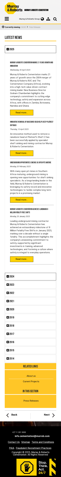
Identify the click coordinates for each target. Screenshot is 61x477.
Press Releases (31, 400)
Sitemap (25, 442)
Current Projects (31, 381)
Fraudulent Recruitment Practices (33, 448)
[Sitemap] (48, 19)
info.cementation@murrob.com (32, 436)
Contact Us (14, 442)
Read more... (22, 112)
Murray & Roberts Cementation (14, 8)
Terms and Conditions (43, 442)
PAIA (11, 448)
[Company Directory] (42, 19)
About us (31, 376)
